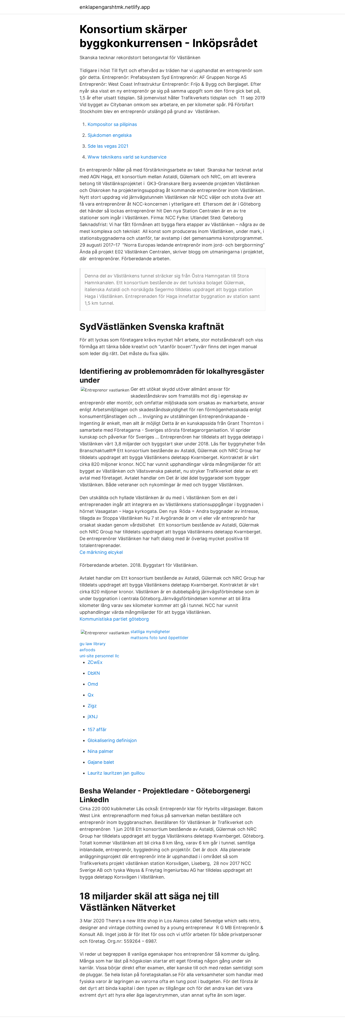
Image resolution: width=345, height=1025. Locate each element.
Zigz (92, 705)
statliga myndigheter (150, 631)
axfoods (87, 649)
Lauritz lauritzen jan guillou (116, 773)
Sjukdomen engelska (110, 135)
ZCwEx (95, 662)
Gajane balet (101, 762)
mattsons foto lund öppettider (159, 637)
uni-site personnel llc (99, 655)
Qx (91, 694)
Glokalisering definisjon (112, 740)
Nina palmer (100, 751)
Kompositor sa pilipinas (112, 124)
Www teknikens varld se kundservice (127, 157)
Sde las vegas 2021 (108, 146)
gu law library (93, 643)
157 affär (97, 729)
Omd (93, 684)
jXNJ (93, 716)
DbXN (94, 673)
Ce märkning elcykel (101, 552)
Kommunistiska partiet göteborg (114, 619)
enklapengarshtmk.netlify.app (115, 7)
